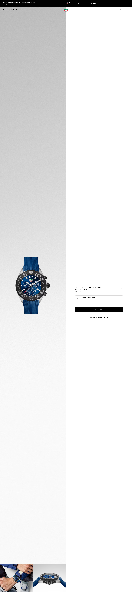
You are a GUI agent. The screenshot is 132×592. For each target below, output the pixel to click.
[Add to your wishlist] (121, 288)
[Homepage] (66, 10)
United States (73, 3)
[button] (124, 10)
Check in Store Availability (99, 318)
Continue (94, 3)
